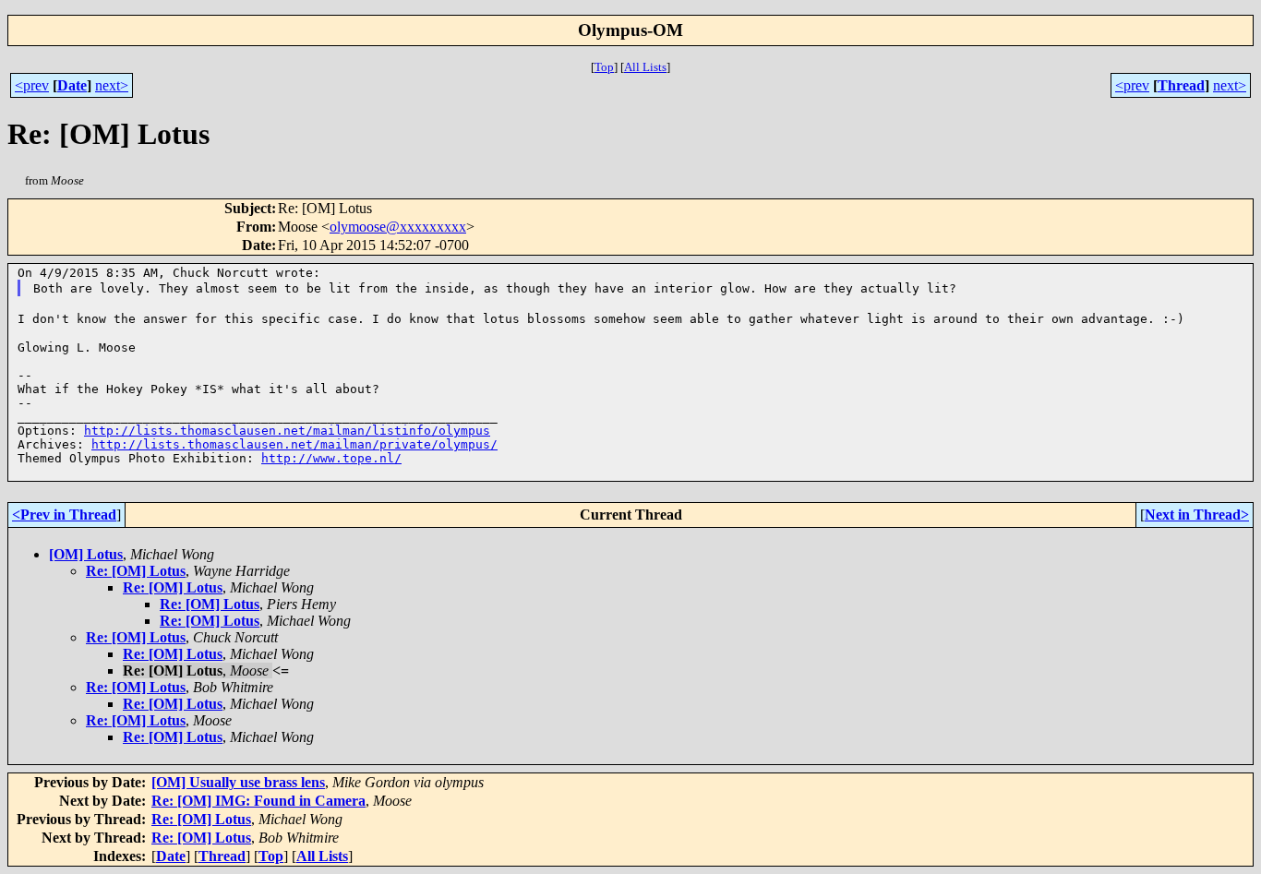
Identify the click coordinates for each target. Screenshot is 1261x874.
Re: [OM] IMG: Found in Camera (258, 800)
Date (72, 85)
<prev (32, 85)
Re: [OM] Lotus (136, 571)
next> (111, 85)
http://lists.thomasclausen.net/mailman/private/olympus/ (294, 444)
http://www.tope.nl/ (331, 458)
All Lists (645, 67)
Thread (1181, 85)
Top (604, 67)
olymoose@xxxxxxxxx (398, 226)
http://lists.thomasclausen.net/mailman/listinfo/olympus (287, 430)
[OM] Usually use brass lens (238, 782)
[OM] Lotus (86, 554)
